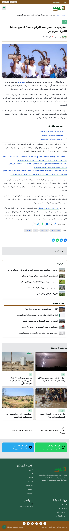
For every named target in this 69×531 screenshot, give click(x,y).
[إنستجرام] (3, 2)
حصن (30, 474)
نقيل (30, 470)
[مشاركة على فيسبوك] (55, 224)
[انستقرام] (36, 523)
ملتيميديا (29, 493)
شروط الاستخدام (7, 527)
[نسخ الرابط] (34, 224)
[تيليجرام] (9, 2)
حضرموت (21, 82)
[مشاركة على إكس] (51, 224)
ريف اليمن (58, 37)
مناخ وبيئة (29, 485)
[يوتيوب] (6, 2)
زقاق (30, 478)
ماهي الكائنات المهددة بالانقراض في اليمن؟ (52, 135)
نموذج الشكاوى (60, 516)
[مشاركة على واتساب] (42, 224)
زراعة (30, 481)
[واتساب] (24, 523)
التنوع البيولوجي (55, 230)
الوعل (35, 230)
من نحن (63, 504)
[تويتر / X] (40, 523)
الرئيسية (64, 15)
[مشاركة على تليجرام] (38, 224)
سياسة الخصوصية (18, 527)
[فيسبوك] (15, 2)
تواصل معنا (62, 508)
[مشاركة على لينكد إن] (47, 224)
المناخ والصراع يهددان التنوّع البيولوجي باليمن (52, 139)
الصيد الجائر (44, 230)
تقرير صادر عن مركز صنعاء (48, 208)
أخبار (58, 15)
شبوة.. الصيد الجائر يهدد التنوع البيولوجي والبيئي (51, 131)
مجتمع (30, 489)
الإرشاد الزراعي (60, 512)
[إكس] (12, 2)
